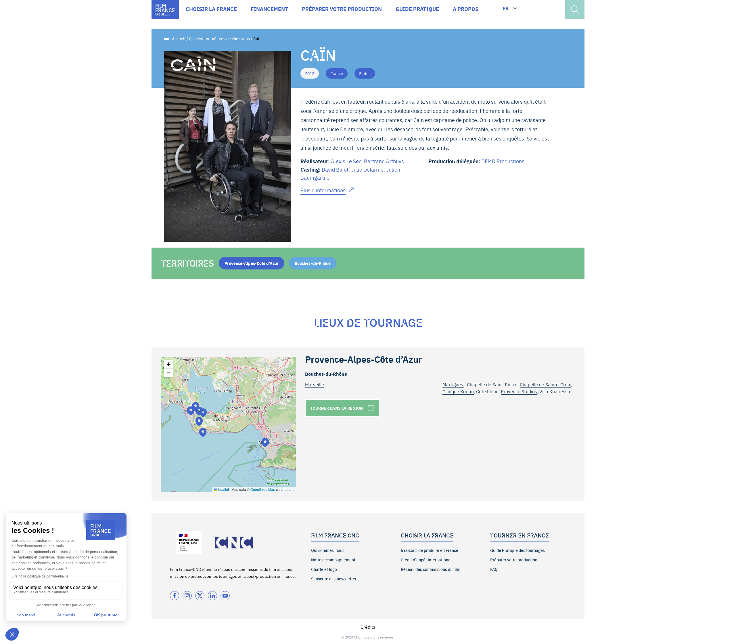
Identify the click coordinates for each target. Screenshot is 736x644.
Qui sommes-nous (327, 550)
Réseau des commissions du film (430, 569)
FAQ (494, 569)
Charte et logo (324, 569)
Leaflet (223, 489)
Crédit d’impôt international (426, 560)
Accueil (178, 38)
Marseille (314, 384)
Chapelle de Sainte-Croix (545, 384)
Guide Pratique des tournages (517, 550)
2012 (309, 73)
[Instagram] (187, 595)
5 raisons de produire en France (429, 550)
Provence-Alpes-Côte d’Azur (252, 263)
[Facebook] (174, 595)
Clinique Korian (458, 391)
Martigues (453, 384)
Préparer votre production (513, 560)
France (336, 73)
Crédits (368, 627)
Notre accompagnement (333, 560)
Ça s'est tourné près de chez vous (219, 38)
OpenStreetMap (262, 489)
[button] (199, 421)
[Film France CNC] (165, 9)
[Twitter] (199, 595)
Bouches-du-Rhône (313, 263)
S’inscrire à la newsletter (333, 579)
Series (365, 73)
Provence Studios (519, 391)
